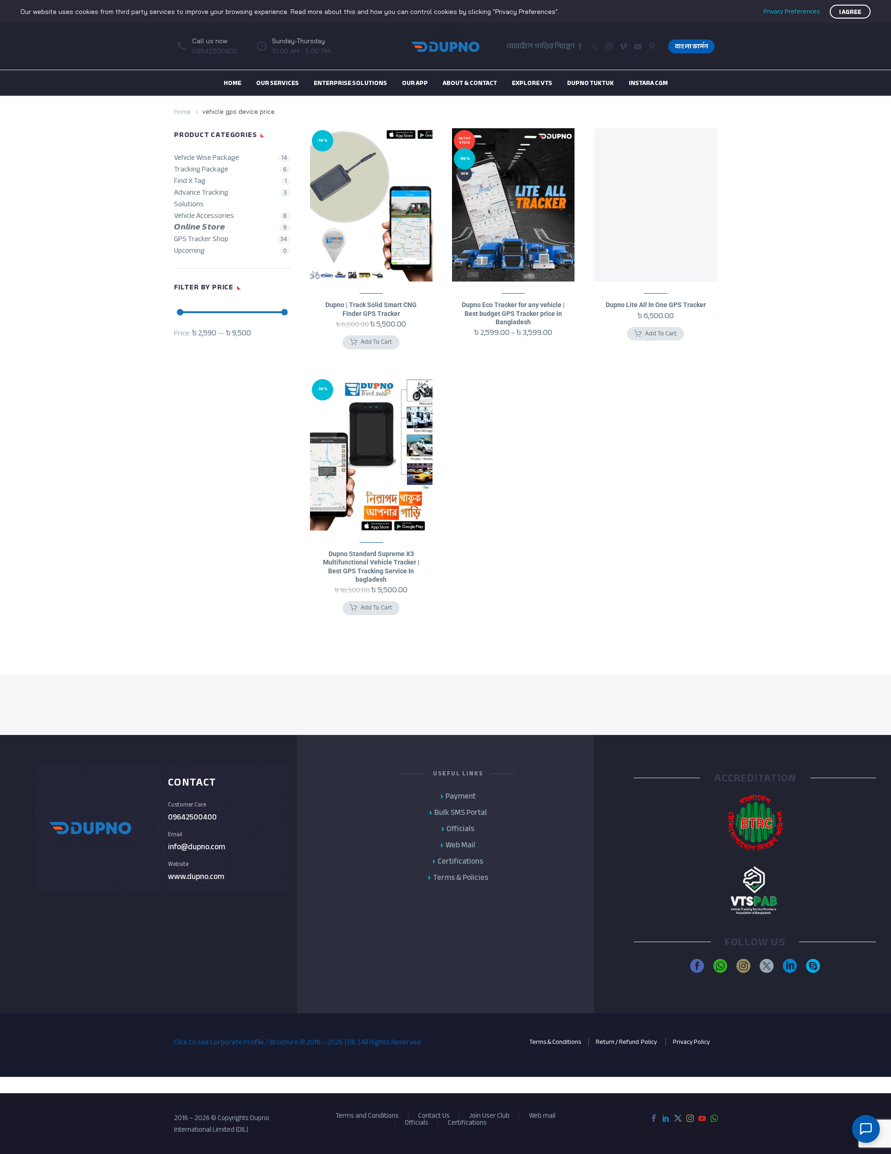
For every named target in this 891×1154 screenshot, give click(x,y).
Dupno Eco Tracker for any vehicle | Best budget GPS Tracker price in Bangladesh (513, 313)
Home (182, 111)
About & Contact (470, 83)
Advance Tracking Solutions (201, 198)
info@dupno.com (196, 846)
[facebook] (697, 966)
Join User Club (489, 1115)
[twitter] (767, 966)
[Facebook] (580, 46)
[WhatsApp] (714, 1118)
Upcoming (189, 250)
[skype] (813, 966)
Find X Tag (190, 181)
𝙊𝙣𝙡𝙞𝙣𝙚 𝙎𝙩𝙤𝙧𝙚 (199, 227)
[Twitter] (594, 46)
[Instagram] (609, 46)
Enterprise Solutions (350, 83)
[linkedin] (790, 966)
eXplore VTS (532, 83)
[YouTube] (702, 1118)
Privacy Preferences (791, 12)
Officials (416, 1122)
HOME (232, 83)
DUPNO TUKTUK (590, 83)
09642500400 (192, 817)
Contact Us (434, 1115)
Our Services (277, 83)
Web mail (542, 1115)
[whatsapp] (720, 966)
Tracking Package (201, 169)
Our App (415, 83)
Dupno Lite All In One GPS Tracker (656, 304)
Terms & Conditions (555, 1042)
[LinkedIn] (666, 1118)
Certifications (467, 1122)
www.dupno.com (196, 876)
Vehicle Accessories (204, 216)
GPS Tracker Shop (201, 239)
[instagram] (743, 966)
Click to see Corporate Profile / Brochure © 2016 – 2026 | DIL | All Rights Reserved (297, 1042)
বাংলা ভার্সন (691, 46)
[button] (623, 46)
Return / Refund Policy (627, 1042)
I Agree (850, 12)
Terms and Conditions (367, 1115)
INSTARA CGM (648, 83)
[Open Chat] (866, 1129)
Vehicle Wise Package (206, 158)
